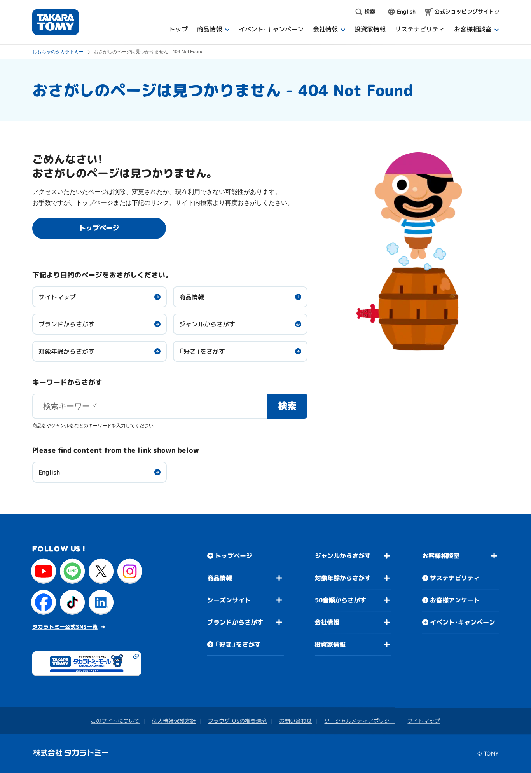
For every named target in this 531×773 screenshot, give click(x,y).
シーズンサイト (229, 600)
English (49, 472)
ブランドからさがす (66, 324)
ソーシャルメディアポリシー (359, 720)
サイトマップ (57, 297)
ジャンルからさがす (207, 324)
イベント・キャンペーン (462, 622)
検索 (287, 405)
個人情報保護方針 (174, 720)
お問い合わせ (295, 720)
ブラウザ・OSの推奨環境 (237, 720)
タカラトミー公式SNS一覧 (65, 626)
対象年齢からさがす (66, 351)
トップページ (233, 555)
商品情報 (191, 297)
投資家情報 (330, 644)
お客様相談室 (440, 555)
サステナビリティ (455, 578)
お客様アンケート (455, 600)
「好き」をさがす (202, 351)
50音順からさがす (340, 600)
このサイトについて (115, 720)
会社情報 (326, 622)
